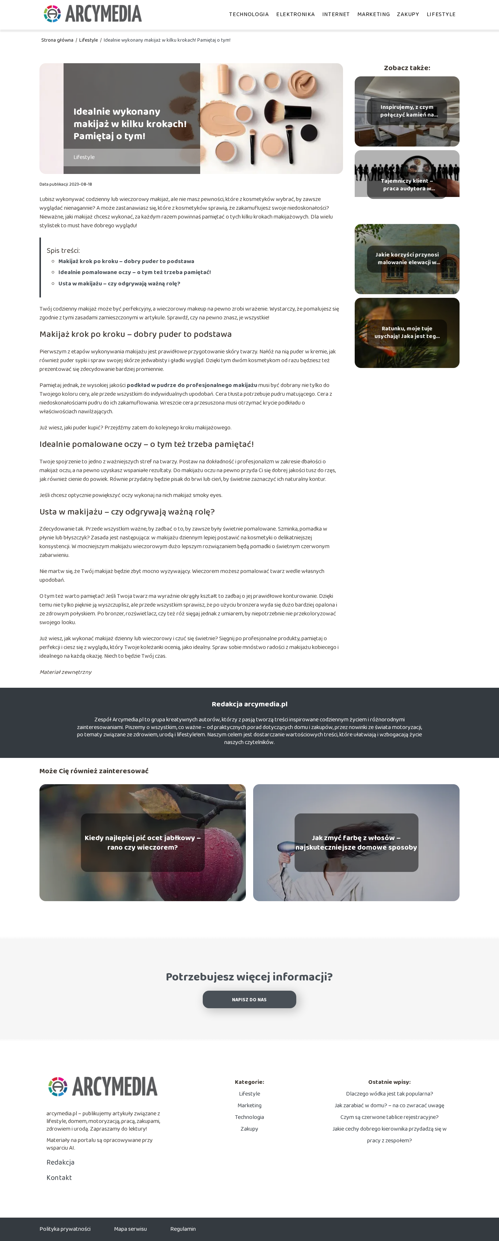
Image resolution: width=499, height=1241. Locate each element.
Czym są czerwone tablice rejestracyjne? (389, 1117)
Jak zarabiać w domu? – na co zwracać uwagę (389, 1105)
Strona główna (58, 40)
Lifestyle (441, 14)
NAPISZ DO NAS (249, 1000)
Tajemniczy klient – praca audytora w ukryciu (407, 185)
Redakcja (60, 1162)
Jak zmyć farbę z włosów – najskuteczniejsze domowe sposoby (356, 842)
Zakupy (408, 14)
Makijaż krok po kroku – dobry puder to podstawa (126, 261)
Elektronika (295, 14)
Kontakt (59, 1178)
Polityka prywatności (65, 1229)
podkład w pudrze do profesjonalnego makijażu (192, 385)
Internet (336, 14)
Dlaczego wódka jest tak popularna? (389, 1093)
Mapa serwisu (130, 1229)
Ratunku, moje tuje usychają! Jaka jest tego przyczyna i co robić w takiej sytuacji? (406, 333)
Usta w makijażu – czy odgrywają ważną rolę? (119, 283)
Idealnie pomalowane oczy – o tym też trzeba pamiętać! (134, 272)
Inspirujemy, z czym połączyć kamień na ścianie (407, 111)
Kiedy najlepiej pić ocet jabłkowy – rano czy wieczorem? (143, 842)
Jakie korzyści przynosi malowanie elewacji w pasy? (407, 259)
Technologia (249, 14)
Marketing (373, 14)
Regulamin (183, 1229)
